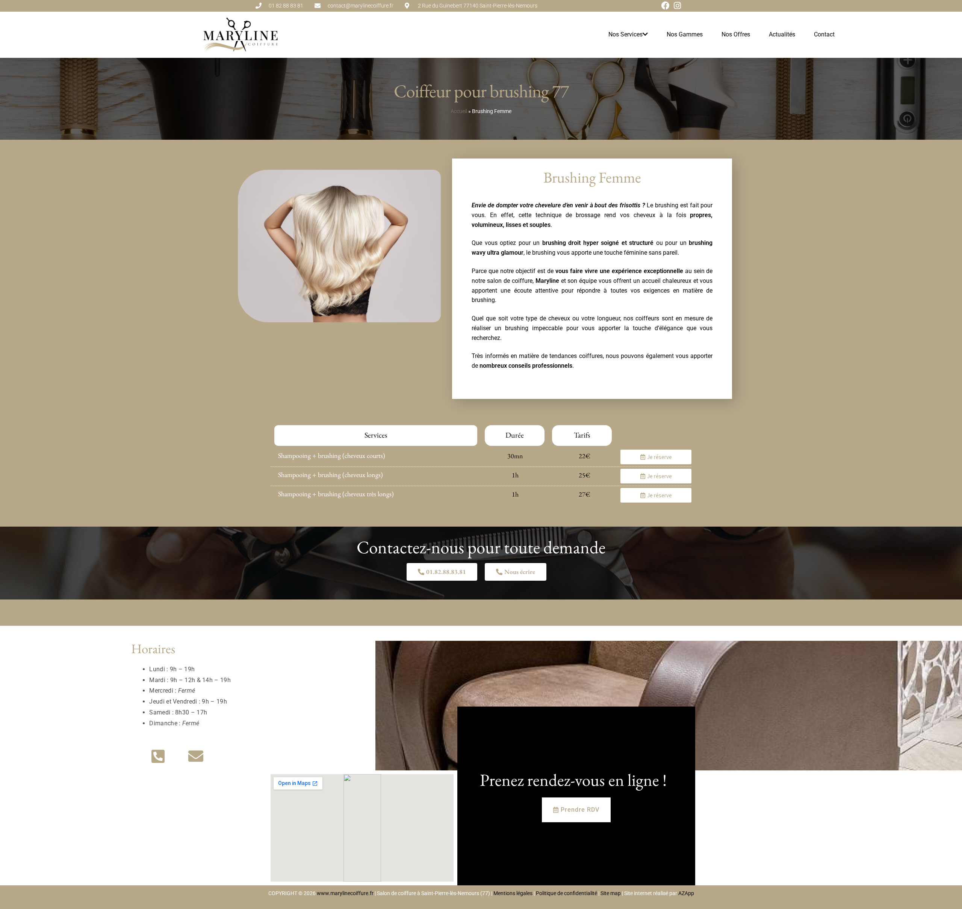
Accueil (459, 111)
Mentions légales (512, 893)
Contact (824, 34)
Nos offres (736, 34)
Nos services (625, 34)
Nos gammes (685, 34)
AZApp (686, 893)
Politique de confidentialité (566, 893)
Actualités (782, 34)
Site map (610, 893)
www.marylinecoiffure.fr (345, 893)
